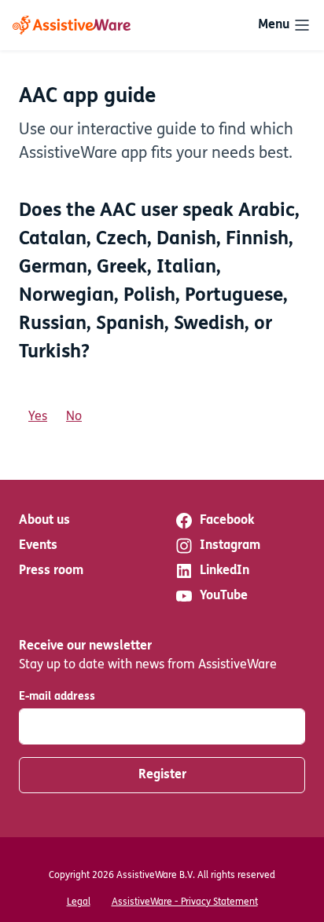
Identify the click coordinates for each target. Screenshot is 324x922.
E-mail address (57, 697)
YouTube (224, 596)
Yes (37, 417)
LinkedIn (224, 571)
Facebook (227, 520)
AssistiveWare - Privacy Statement (185, 902)
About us (44, 520)
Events (38, 546)
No (74, 417)
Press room (51, 571)
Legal (78, 902)
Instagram (230, 546)
